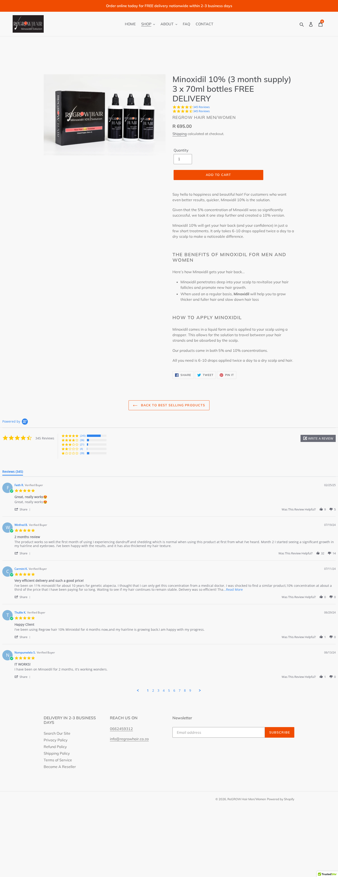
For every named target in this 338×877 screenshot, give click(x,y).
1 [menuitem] (148, 690)
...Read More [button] (233, 589)
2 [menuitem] (153, 690)
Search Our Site (57, 733)
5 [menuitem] (169, 690)
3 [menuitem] (158, 690)
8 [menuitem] (185, 690)
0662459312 (121, 728)
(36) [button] (82, 440)
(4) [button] (81, 448)
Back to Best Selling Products (172, 405)
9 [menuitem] (190, 690)
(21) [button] (82, 444)
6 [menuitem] (174, 690)
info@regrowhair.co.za (129, 739)
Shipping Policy (57, 753)
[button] (318, 438)
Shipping (179, 134)
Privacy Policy (56, 740)
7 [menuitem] (179, 690)
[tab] (12, 473)
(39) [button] (82, 453)
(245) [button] (83, 435)
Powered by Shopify (280, 799)
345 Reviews (201, 107)
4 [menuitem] (164, 690)
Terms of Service (58, 760)
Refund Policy (55, 746)
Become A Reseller (60, 766)
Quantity (181, 150)
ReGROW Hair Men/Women (246, 799)
